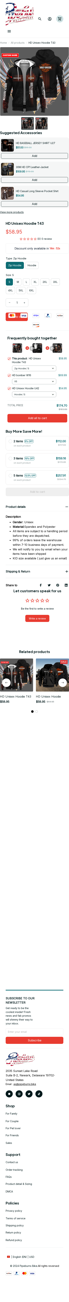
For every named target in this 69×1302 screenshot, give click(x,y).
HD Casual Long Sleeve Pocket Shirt (37, 191)
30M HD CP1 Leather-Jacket (32, 167)
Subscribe (34, 1040)
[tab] (32, 711)
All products (18, 42)
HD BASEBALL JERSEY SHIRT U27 (35, 143)
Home (3, 42)
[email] (24, 1084)
